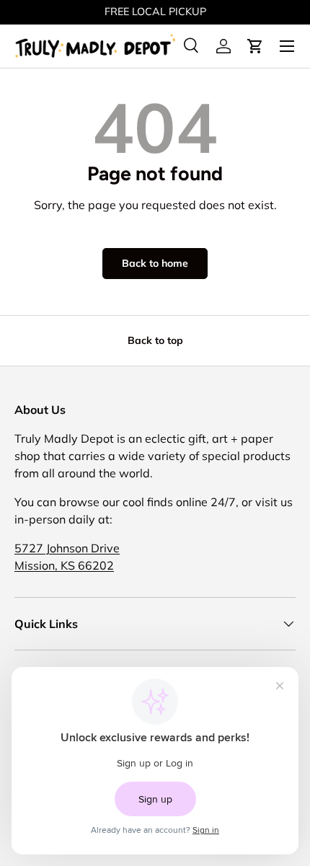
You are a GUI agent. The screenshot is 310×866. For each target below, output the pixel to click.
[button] (255, 46)
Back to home (155, 263)
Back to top (155, 340)
